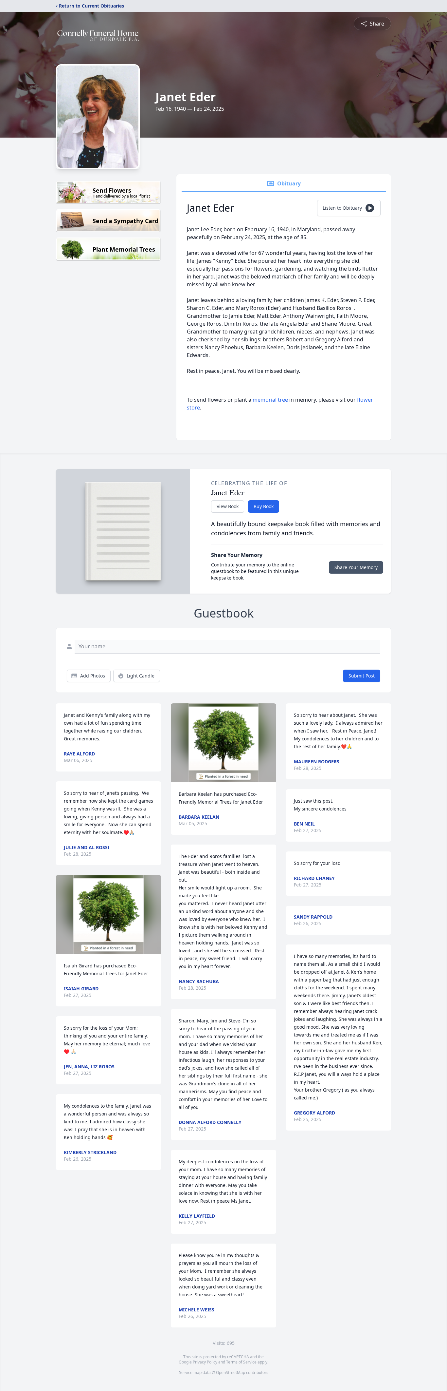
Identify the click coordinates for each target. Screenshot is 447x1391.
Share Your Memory (356, 567)
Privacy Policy (205, 1362)
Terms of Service (241, 1362)
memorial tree (270, 399)
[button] (108, 914)
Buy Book (264, 506)
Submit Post (362, 676)
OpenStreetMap (230, 1372)
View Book (228, 506)
